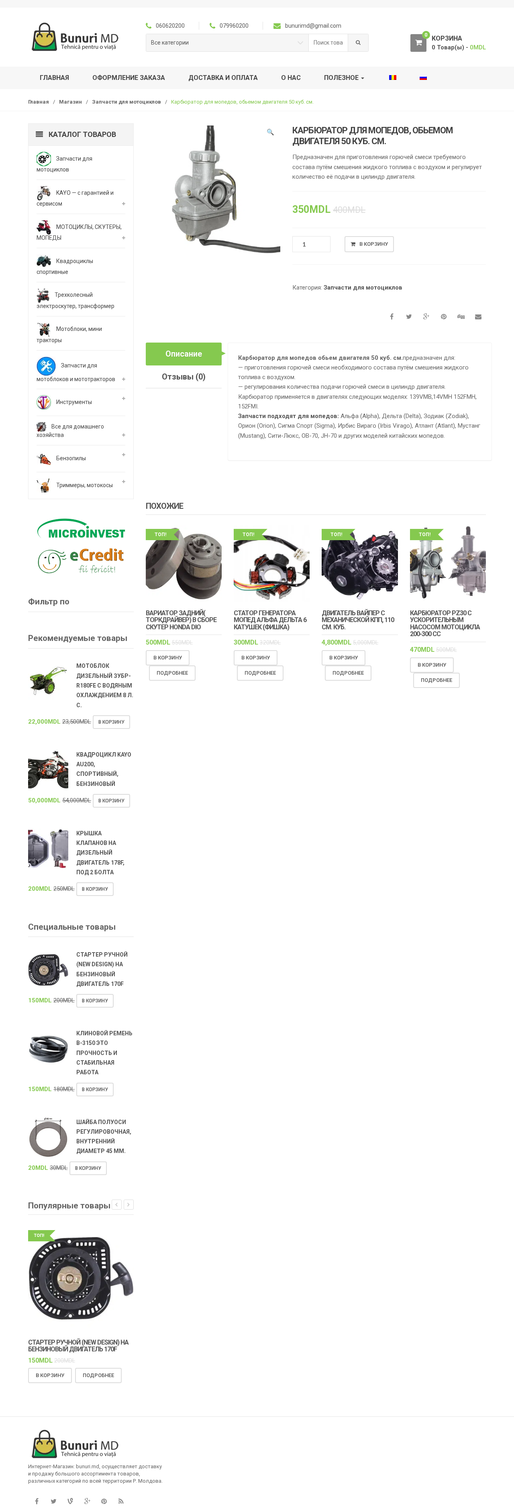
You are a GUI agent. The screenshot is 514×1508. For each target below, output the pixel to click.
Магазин (70, 102)
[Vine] (70, 1501)
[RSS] (120, 1501)
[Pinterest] (104, 1501)
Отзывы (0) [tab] (184, 377)
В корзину (373, 244)
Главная (54, 78)
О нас (291, 78)
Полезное (342, 78)
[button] (270, 133)
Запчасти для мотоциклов (126, 102)
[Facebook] (36, 1501)
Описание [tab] (183, 354)
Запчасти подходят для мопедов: (288, 416)
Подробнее (172, 673)
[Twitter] (53, 1501)
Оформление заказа (128, 78)
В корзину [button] (167, 658)
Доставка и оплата (223, 78)
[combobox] (328, 42)
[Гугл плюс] (87, 1501)
